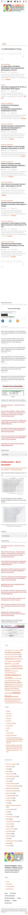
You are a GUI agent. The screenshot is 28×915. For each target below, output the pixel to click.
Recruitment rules (10, 699)
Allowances (9, 766)
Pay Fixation (8, 685)
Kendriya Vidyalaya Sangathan (13, 805)
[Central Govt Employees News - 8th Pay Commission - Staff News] (14, 11)
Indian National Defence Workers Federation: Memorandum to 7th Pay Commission (12, 245)
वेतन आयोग (8, 845)
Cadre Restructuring (11, 776)
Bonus (7, 771)
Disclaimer (8, 718)
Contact (8, 728)
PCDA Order (15, 684)
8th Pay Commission (11, 764)
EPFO (16, 668)
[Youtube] (8, 1)
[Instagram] (20, 1)
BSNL (8, 654)
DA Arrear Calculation (11, 735)
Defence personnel (5, 64)
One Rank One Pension (11, 821)
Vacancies (8, 721)
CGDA (9, 656)
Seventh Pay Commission (7, 103)
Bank (7, 769)
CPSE (17, 664)
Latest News (4, 326)
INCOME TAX (9, 800)
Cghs (7, 781)
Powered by (4, 317)
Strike (12, 702)
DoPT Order (9, 716)
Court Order (13, 663)
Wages (7, 843)
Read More (8, 79)
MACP (7, 814)
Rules (7, 838)
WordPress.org (9, 889)
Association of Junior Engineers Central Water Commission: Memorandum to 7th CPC (14, 225)
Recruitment (15, 696)
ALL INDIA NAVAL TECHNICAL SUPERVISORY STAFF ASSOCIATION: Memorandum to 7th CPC (12, 68)
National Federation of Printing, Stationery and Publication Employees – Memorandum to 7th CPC (13, 165)
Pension (8, 826)
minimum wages (16, 680)
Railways (8, 833)
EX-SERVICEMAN (10, 795)
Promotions (8, 693)
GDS (14, 670)
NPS (7, 730)
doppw (9, 668)
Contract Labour (11, 661)
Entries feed (9, 884)
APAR (6, 654)
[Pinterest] (15, 1)
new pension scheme (11, 816)
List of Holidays (10, 809)
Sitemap (8, 711)
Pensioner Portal (9, 688)
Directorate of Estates (11, 790)
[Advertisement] (14, 28)
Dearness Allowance (11, 783)
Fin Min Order (9, 798)
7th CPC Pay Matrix (16, 650)
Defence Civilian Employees (8, 241)
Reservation (9, 836)
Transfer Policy (19, 702)
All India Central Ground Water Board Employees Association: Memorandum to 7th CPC (14, 204)
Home (6, 893)
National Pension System (13, 683)
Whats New (9, 713)
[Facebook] (23, 1)
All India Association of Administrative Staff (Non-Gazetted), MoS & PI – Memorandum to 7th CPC (13, 127)
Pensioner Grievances (17, 686)
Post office (8, 831)
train (15, 702)
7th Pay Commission (11, 723)
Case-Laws (9, 778)
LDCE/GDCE (9, 680)
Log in (7, 881)
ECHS (12, 668)
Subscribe (4, 315)
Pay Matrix (8, 824)
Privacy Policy (9, 725)
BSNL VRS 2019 (10, 773)
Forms (11, 670)
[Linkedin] (17, 1)
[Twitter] (11, 1)
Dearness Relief (8, 666)
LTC (7, 811)
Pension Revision (10, 828)
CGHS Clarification (14, 656)
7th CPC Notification (9, 650)
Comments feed (10, 886)
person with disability (15, 690)
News (7, 819)
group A (13, 672)
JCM (7, 803)
